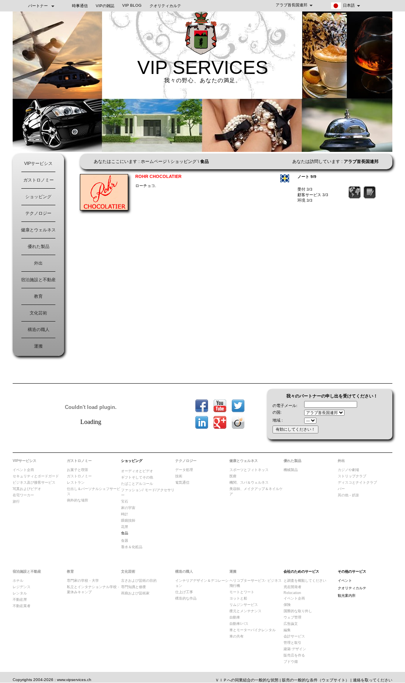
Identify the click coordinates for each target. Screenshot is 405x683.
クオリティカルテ (165, 6)
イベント (345, 581)
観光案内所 (347, 596)
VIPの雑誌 (105, 6)
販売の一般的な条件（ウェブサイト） (315, 680)
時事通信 (80, 6)
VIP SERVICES (202, 67)
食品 (124, 533)
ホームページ (154, 161)
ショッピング (38, 196)
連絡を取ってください (372, 680)
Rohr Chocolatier (158, 176)
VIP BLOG (132, 5)
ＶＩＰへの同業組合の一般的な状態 (246, 680)
